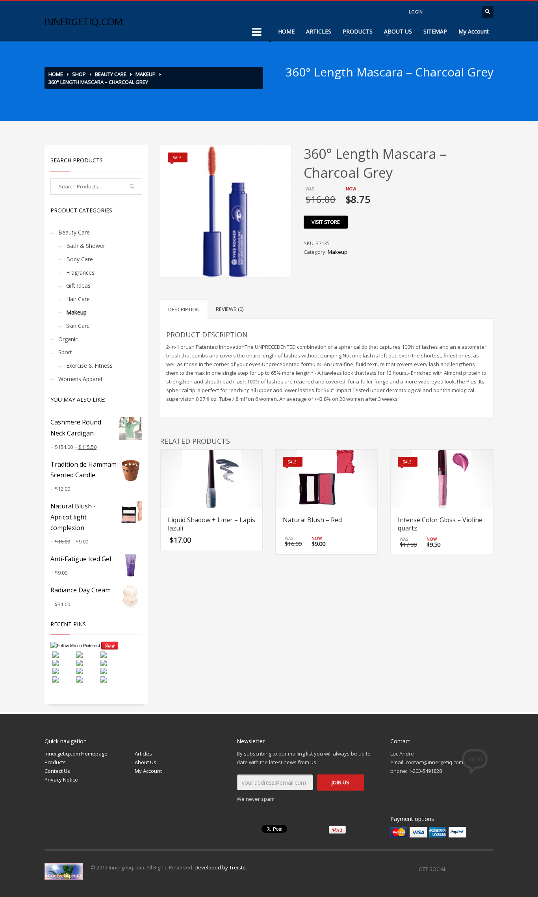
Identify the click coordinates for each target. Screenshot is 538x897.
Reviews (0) (229, 309)
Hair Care (78, 299)
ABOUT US (398, 31)
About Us (145, 762)
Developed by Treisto (220, 867)
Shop (79, 74)
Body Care (79, 259)
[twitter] (452, 12)
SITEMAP (435, 31)
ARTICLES (318, 31)
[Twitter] (472, 869)
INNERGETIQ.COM (83, 21)
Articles (143, 753)
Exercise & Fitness (89, 365)
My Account (473, 31)
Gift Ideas (78, 285)
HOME (286, 31)
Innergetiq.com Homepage (76, 753)
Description (184, 309)
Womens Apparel (80, 379)
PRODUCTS (358, 31)
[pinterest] (468, 12)
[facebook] (436, 12)
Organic (68, 339)
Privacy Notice (61, 779)
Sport (65, 352)
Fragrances (80, 272)
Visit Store (326, 221)
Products (55, 762)
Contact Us (57, 770)
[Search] (132, 186)
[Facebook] (456, 869)
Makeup (145, 74)
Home (55, 74)
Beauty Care (110, 74)
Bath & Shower (85, 245)
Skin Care (78, 325)
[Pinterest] (487, 869)
